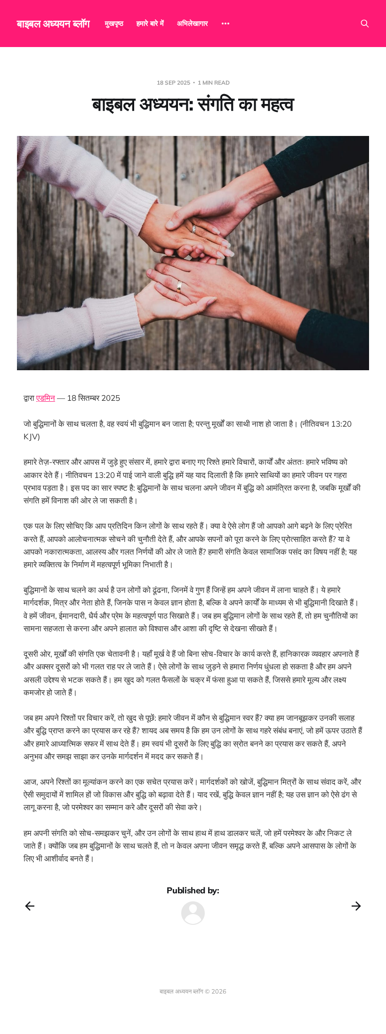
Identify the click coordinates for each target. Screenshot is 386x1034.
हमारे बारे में (150, 23)
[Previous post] (30, 906)
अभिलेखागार (192, 23)
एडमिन (45, 398)
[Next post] (356, 906)
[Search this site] (365, 23)
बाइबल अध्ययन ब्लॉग (53, 23)
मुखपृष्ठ (114, 23)
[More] (225, 23)
